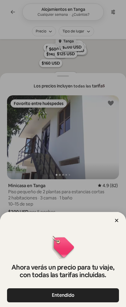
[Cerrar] (116, 220)
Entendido (63, 295)
